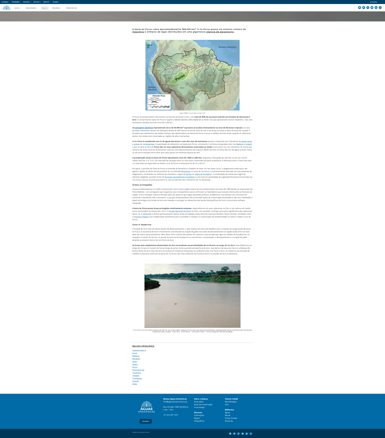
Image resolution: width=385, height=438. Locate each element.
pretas (137, 144)
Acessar (374, 2)
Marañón (136, 358)
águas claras (246, 141)
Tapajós (135, 375)
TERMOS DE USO (71, 8)
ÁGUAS (17, 8)
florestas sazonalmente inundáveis (180, 177)
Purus (134, 367)
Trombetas (137, 378)
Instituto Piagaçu (141, 216)
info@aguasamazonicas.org (175, 401)
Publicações (199, 415)
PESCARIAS (56, 8)
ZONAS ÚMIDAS (30, 8)
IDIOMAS (55, 2)
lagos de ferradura (203, 174)
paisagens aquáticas (144, 127)
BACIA (44, 8)
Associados (199, 401)
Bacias (227, 415)
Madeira (239, 144)
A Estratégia (199, 407)
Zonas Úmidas (231, 418)
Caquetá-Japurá (139, 350)
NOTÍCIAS (36, 2)
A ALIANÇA (5, 2)
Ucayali (248, 144)
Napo (134, 361)
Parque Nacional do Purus (180, 211)
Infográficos (199, 421)
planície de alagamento (220, 32)
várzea (188, 174)
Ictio (227, 404)
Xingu (134, 384)
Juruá (134, 353)
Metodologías (231, 401)
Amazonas (186, 171)
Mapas (197, 418)
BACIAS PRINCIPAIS (143, 346)
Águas (227, 412)
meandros (138, 32)
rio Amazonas (149, 144)
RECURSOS (26, 2)
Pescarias (229, 421)
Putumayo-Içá (138, 370)
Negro (135, 364)
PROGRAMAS (15, 2)
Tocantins (136, 373)
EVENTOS (46, 2)
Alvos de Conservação (203, 404)
